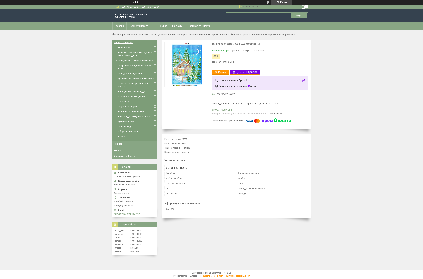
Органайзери (124, 101)
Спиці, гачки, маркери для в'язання (135, 60)
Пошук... (299, 15)
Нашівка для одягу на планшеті (134, 116)
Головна (119, 26)
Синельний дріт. (126, 126)
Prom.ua (227, 273)
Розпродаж (124, 47)
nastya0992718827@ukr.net (127, 214)
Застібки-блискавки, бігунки (132, 96)
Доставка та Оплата (199, 26)
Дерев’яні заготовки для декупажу (136, 78)
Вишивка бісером (208, 34)
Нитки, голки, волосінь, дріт (132, 91)
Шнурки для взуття (127, 106)
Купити (222, 72)
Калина (121, 136)
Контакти (177, 26)
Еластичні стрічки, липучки (131, 111)
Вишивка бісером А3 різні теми (237, 34)
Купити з (241, 72)
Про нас (163, 26)
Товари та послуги (139, 26)
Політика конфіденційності (237, 276)
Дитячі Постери (126, 121)
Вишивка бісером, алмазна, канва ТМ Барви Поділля (168, 34)
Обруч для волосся (128, 131)
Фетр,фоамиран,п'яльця (130, 73)
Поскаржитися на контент (211, 276)
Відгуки (117, 150)
